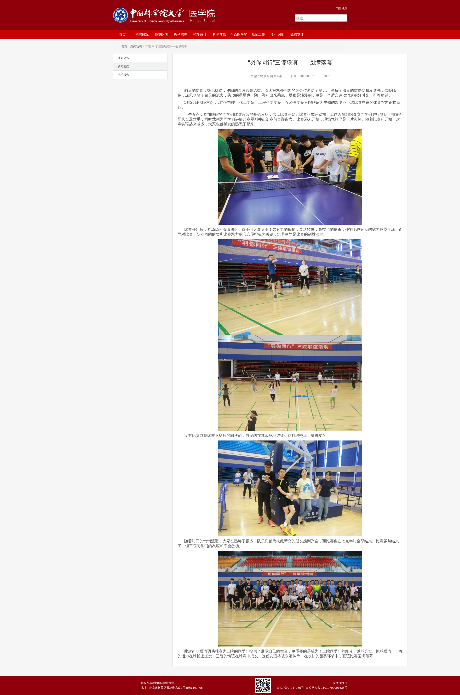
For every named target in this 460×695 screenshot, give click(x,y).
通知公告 (123, 58)
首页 (122, 34)
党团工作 (258, 34)
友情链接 (339, 683)
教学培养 (180, 34)
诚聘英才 (297, 34)
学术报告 (123, 74)
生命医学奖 (238, 34)
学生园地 (277, 34)
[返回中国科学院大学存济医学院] (209, 15)
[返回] (149, 16)
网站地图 (341, 8)
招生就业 (200, 34)
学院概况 (142, 34)
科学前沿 (219, 34)
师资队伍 (161, 34)
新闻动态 (136, 46)
